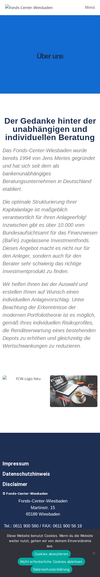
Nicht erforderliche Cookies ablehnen (51, 562)
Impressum (16, 464)
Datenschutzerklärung (51, 569)
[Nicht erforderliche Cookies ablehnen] (93, 553)
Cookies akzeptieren (51, 554)
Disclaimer (15, 484)
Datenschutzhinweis (26, 474)
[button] (7, 391)
